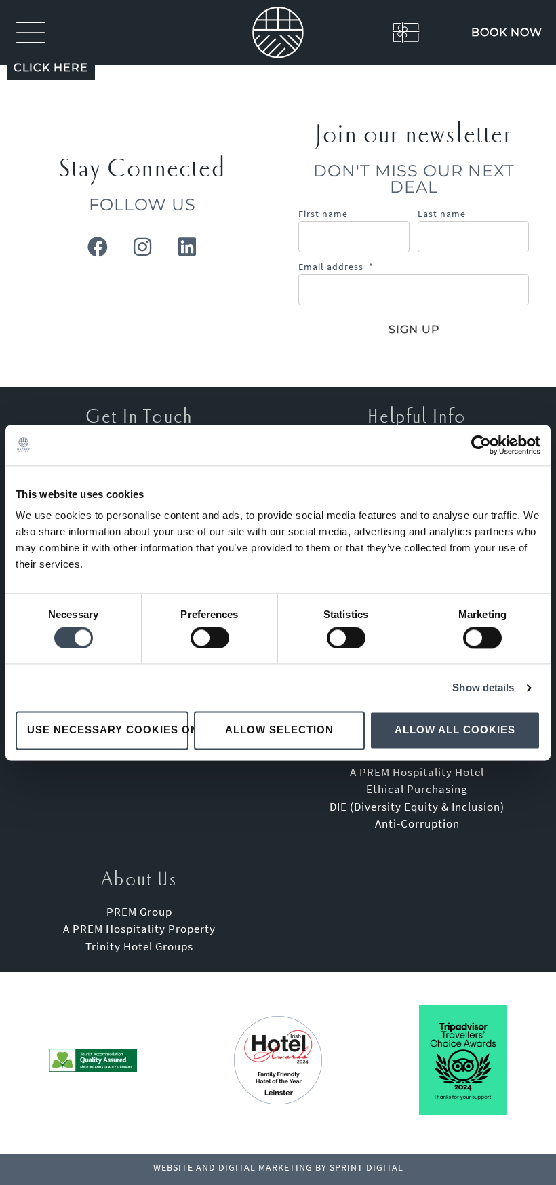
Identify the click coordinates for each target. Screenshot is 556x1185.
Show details (483, 687)
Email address (336, 266)
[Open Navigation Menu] (30, 32)
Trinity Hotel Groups (139, 946)
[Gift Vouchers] (390, 32)
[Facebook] (97, 247)
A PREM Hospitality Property (139, 928)
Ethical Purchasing (417, 788)
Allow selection (279, 730)
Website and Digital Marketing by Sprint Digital (278, 1167)
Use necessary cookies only (107, 730)
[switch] (210, 637)
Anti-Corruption (417, 823)
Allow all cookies (455, 730)
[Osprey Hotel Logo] (278, 32)
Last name (442, 213)
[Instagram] (142, 247)
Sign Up (414, 329)
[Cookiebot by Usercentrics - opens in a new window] (481, 445)
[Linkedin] (187, 247)
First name (323, 213)
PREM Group (139, 911)
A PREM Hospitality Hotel (417, 771)
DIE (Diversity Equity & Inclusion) (417, 806)
